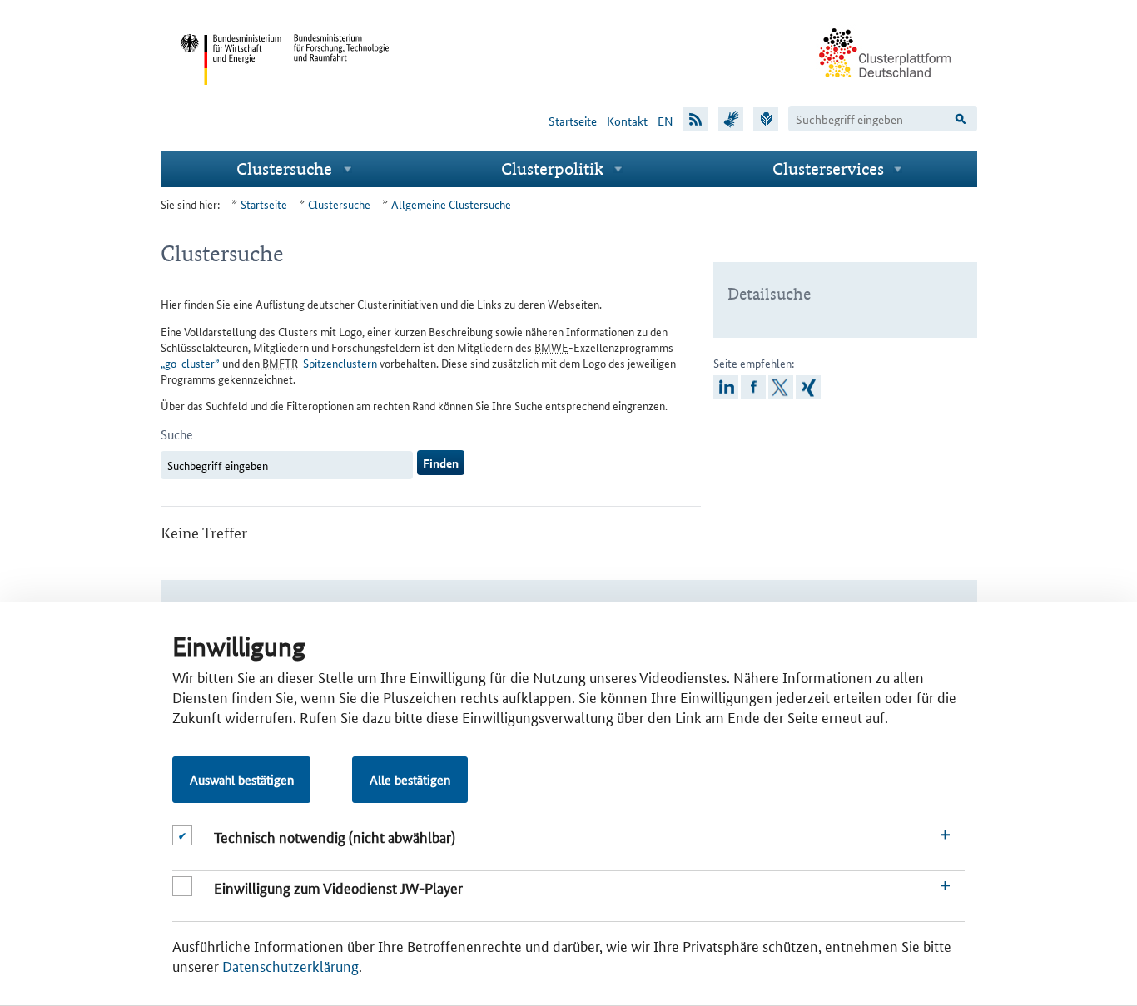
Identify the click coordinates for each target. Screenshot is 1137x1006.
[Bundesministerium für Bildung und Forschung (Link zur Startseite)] (342, 98)
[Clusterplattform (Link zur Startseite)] (885, 89)
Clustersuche (284, 168)
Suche (177, 434)
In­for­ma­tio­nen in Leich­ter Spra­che (765, 118)
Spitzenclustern (340, 362)
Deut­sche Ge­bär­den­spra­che (730, 118)
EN (665, 120)
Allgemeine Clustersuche (451, 204)
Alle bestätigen (410, 779)
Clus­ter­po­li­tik (552, 168)
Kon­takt (627, 120)
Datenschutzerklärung (290, 965)
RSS (695, 118)
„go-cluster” (190, 362)
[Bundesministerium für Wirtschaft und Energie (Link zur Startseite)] (230, 98)
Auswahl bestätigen (242, 779)
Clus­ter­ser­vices (828, 168)
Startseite (573, 120)
